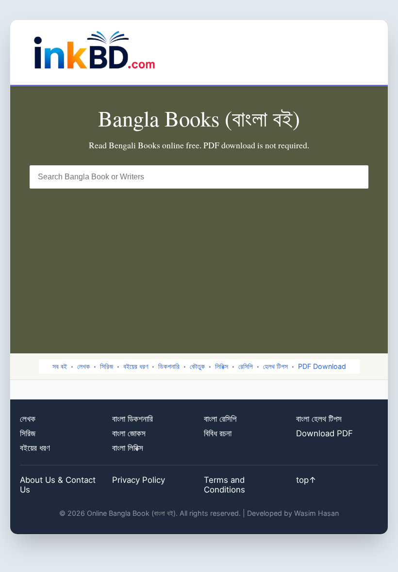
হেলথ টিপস (275, 366)
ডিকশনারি (169, 366)
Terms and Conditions (224, 484)
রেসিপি (245, 366)
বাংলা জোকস (129, 433)
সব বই (59, 366)
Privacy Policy (138, 480)
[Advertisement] (199, 261)
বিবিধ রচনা (218, 433)
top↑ (306, 480)
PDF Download (322, 366)
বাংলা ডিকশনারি (132, 419)
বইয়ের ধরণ (135, 366)
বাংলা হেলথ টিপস (319, 419)
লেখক (83, 366)
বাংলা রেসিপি (220, 419)
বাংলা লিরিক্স (127, 448)
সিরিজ (106, 366)
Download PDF (324, 433)
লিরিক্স (221, 366)
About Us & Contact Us (58, 484)
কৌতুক (197, 366)
